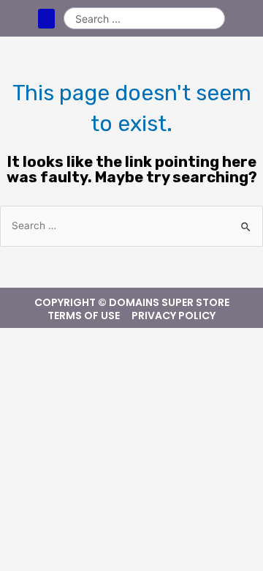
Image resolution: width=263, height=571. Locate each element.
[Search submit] (213, 18)
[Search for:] (131, 226)
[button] (46, 19)
